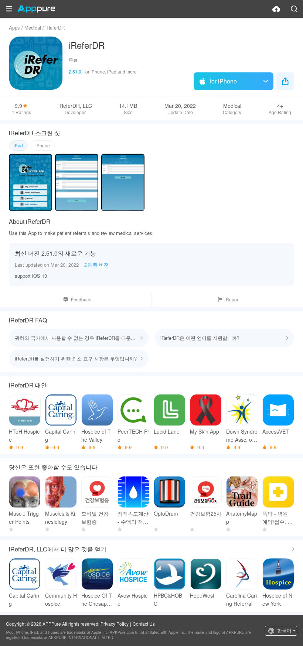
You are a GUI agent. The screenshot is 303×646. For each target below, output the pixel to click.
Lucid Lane (167, 431)
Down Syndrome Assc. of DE (242, 436)
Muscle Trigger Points (24, 517)
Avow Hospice (132, 599)
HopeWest (202, 595)
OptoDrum (166, 513)
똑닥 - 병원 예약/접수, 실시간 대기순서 (277, 518)
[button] (9, 9)
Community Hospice (61, 599)
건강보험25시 (206, 513)
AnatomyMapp (241, 517)
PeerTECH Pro (133, 435)
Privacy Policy (115, 624)
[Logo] (36, 9)
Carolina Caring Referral (241, 599)
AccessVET (275, 431)
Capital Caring (60, 435)
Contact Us (144, 624)
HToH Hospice (24, 435)
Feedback (81, 299)
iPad (18, 145)
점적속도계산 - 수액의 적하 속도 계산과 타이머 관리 (133, 518)
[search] (294, 9)
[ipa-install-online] (276, 9)
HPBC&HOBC (168, 599)
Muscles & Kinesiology (60, 517)
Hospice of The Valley (96, 435)
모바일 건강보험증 (95, 517)
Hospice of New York (277, 599)
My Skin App (204, 431)
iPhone (42, 145)
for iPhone (223, 81)
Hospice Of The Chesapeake (97, 600)
